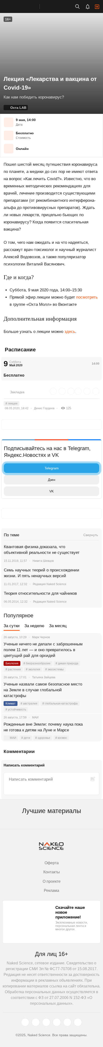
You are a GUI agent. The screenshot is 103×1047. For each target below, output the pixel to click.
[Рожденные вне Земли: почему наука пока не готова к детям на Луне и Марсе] (92, 730)
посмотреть (87, 297)
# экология (33, 669)
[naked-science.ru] (78, 1022)
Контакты (51, 872)
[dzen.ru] (57, 1022)
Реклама (51, 890)
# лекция (11, 403)
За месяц (58, 626)
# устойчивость (16, 709)
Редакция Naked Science (49, 584)
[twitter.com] (25, 1022)
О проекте (52, 881)
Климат (11, 703)
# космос (61, 738)
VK (51, 491)
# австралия (29, 703)
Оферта (52, 863)
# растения (13, 669)
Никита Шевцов (43, 561)
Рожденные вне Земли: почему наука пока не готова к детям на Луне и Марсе (43, 727)
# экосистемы (54, 669)
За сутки (12, 626)
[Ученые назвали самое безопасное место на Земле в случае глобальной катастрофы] (92, 690)
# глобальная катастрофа (60, 703)
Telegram (52, 468)
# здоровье (42, 738)
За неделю (34, 626)
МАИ (13, 738)
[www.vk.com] (36, 1022)
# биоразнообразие (37, 663)
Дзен (51, 480)
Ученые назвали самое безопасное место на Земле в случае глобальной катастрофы (43, 690)
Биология (12, 663)
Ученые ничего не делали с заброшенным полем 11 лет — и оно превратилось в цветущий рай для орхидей (43, 650)
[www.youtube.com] (46, 1022)
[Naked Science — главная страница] (25, 6)
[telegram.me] (67, 1022)
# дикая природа (67, 663)
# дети (25, 738)
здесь (69, 331)
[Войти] (97, 7)
